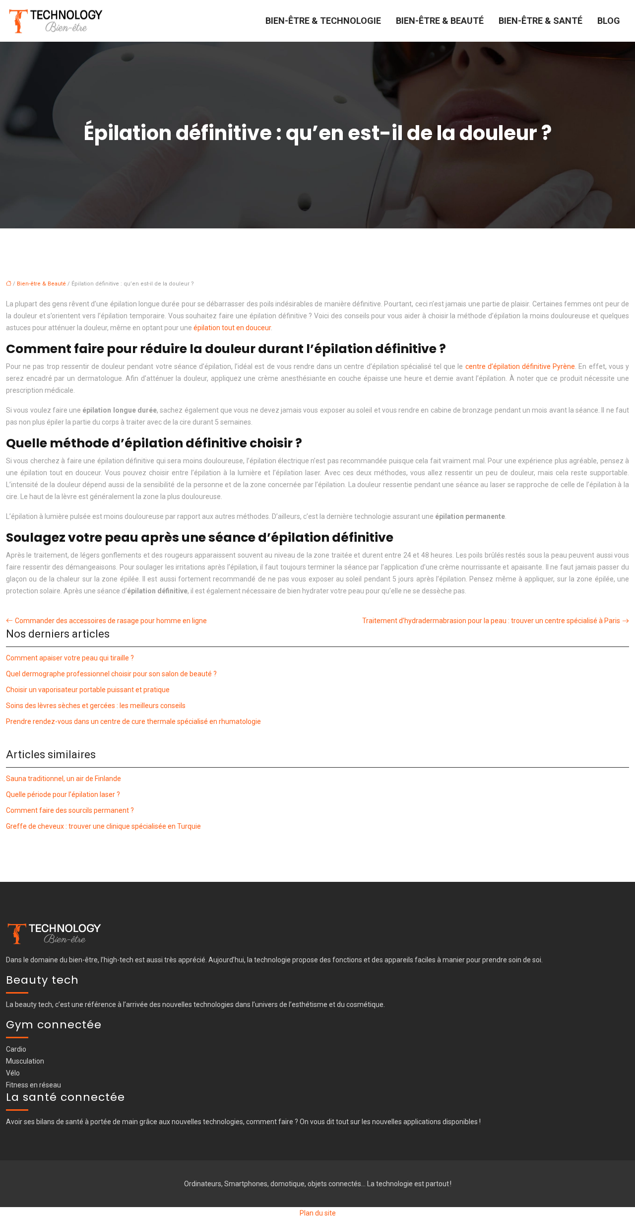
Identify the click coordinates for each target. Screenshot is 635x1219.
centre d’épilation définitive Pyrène (520, 366)
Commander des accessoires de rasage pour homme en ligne (111, 621)
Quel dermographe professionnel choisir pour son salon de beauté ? (111, 674)
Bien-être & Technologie (323, 20)
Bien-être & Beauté (440, 20)
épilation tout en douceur (232, 328)
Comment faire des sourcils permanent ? (70, 810)
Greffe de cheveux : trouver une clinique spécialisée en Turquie (103, 826)
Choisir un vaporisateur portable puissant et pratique (88, 690)
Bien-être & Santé (540, 20)
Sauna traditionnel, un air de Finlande (63, 779)
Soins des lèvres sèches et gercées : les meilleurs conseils (96, 706)
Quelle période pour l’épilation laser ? (63, 794)
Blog (608, 20)
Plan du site (318, 1213)
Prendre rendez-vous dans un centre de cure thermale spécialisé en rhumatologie (133, 721)
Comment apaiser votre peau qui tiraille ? (70, 658)
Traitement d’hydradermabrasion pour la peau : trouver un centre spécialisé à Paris (491, 621)
